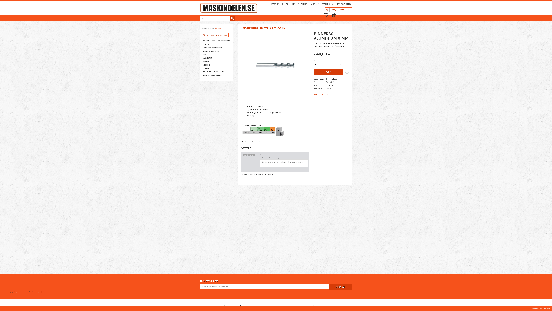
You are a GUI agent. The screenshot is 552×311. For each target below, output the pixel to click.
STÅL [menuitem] (205, 55)
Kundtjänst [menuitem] (314, 4)
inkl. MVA (218, 28)
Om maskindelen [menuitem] (288, 4)
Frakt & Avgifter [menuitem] (344, 4)
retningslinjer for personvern (42, 292)
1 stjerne (243, 155)
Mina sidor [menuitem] (302, 4)
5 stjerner (254, 155)
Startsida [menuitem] (275, 4)
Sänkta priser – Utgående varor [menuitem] (217, 41)
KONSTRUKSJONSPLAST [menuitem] (213, 75)
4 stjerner (251, 155)
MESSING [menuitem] (206, 65)
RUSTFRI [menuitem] (206, 61)
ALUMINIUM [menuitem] (207, 58)
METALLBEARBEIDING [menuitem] (211, 51)
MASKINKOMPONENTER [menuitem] (212, 48)
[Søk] (232, 18)
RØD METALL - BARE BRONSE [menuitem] (214, 72)
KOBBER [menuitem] (206, 68)
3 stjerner (249, 155)
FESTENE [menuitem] (206, 44)
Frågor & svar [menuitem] (328, 4)
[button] (327, 15)
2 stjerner (246, 155)
